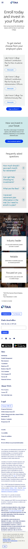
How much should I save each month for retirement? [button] (11, 168)
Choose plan (10, 70)
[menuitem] (2, 2)
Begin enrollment (15, 109)
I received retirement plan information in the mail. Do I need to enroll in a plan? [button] (10, 200)
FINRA (12, 488)
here (15, 475)
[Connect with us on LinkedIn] (10, 338)
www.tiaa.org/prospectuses (15, 510)
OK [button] (5, 546)
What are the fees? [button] (11, 188)
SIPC (15, 488)
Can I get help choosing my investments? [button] (9, 179)
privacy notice (7, 539)
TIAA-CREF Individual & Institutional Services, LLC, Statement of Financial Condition (13, 489)
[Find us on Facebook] (2, 338)
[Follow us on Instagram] (6, 338)
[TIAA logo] (6, 307)
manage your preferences (10, 541)
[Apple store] (6, 346)
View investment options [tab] (14, 141)
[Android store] (20, 346)
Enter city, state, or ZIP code (8, 324)
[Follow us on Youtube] (14, 338)
